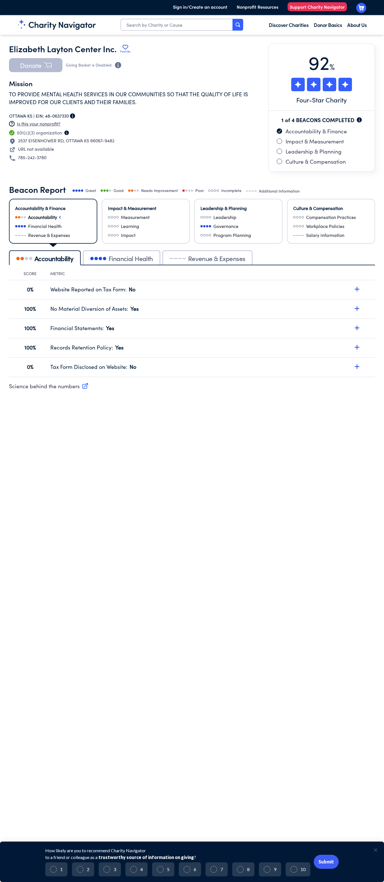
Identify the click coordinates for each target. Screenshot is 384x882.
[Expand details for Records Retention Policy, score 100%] (357, 347)
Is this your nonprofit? (38, 124)
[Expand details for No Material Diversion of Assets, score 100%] (357, 308)
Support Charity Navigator (317, 7)
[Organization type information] (66, 133)
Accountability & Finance (316, 131)
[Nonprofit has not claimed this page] (12, 124)
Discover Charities (288, 24)
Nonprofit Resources (257, 6)
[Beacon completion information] (359, 119)
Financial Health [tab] (131, 258)
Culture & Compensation (316, 161)
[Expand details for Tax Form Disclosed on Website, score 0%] (357, 366)
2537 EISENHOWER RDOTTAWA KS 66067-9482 (66, 140)
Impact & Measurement (315, 141)
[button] (35, 65)
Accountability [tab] (54, 258)
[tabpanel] (192, 324)
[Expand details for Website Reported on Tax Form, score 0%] (357, 289)
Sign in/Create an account (200, 6)
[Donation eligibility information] (118, 65)
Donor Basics (328, 24)
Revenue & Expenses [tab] (216, 258)
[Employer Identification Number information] (72, 115)
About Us (357, 24)
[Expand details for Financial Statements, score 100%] (357, 328)
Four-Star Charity (321, 100)
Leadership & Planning (314, 151)
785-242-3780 (32, 157)
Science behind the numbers (44, 386)
